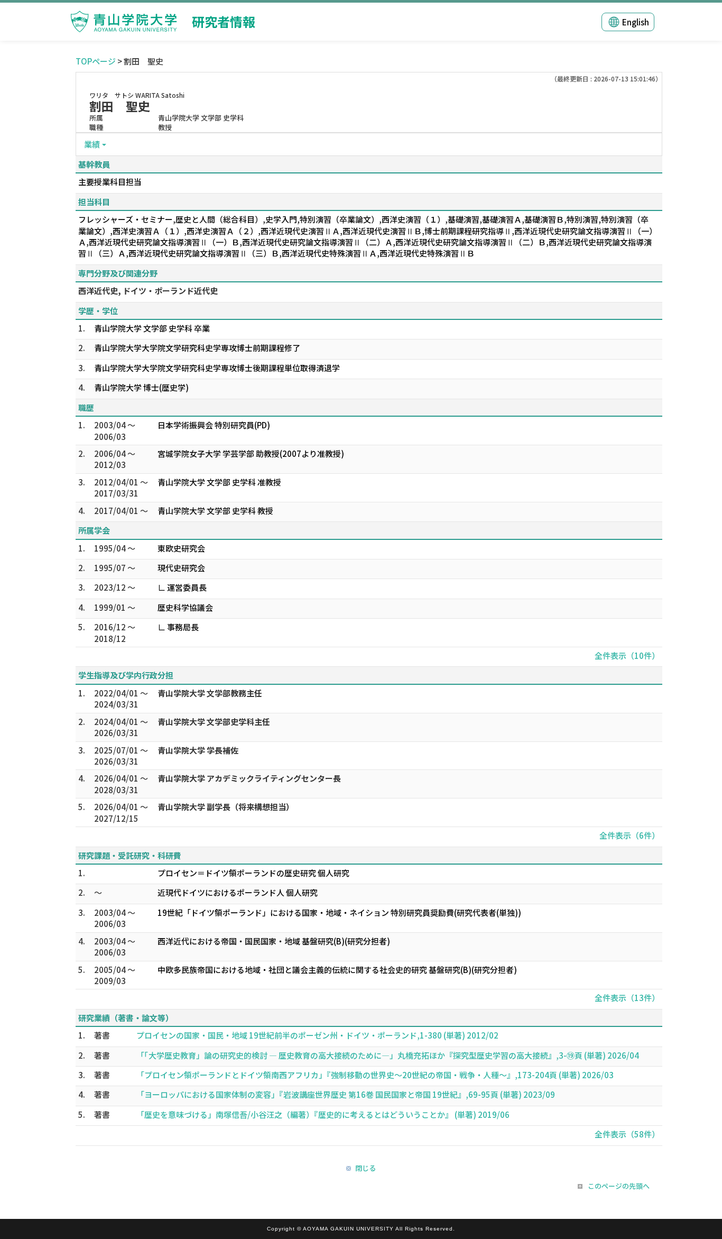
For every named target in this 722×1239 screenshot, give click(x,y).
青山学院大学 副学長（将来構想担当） (226, 806)
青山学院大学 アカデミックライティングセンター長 (249, 778)
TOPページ (96, 61)
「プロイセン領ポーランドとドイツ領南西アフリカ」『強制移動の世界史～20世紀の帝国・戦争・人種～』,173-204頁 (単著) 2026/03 (375, 1074)
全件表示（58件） (627, 1134)
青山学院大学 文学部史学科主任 (214, 721)
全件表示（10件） (627, 655)
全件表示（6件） (629, 835)
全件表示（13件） (627, 997)
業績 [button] (92, 144)
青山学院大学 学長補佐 (198, 750)
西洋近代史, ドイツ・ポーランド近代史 (148, 290)
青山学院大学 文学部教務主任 (210, 693)
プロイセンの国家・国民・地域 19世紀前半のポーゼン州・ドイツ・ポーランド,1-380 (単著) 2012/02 (317, 1035)
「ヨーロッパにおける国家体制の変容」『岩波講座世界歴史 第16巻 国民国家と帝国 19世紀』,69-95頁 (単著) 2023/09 (345, 1094)
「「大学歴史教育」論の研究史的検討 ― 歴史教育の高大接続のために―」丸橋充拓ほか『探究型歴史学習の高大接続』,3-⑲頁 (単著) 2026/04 (387, 1055)
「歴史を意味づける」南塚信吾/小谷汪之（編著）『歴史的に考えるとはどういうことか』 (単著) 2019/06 (323, 1114)
